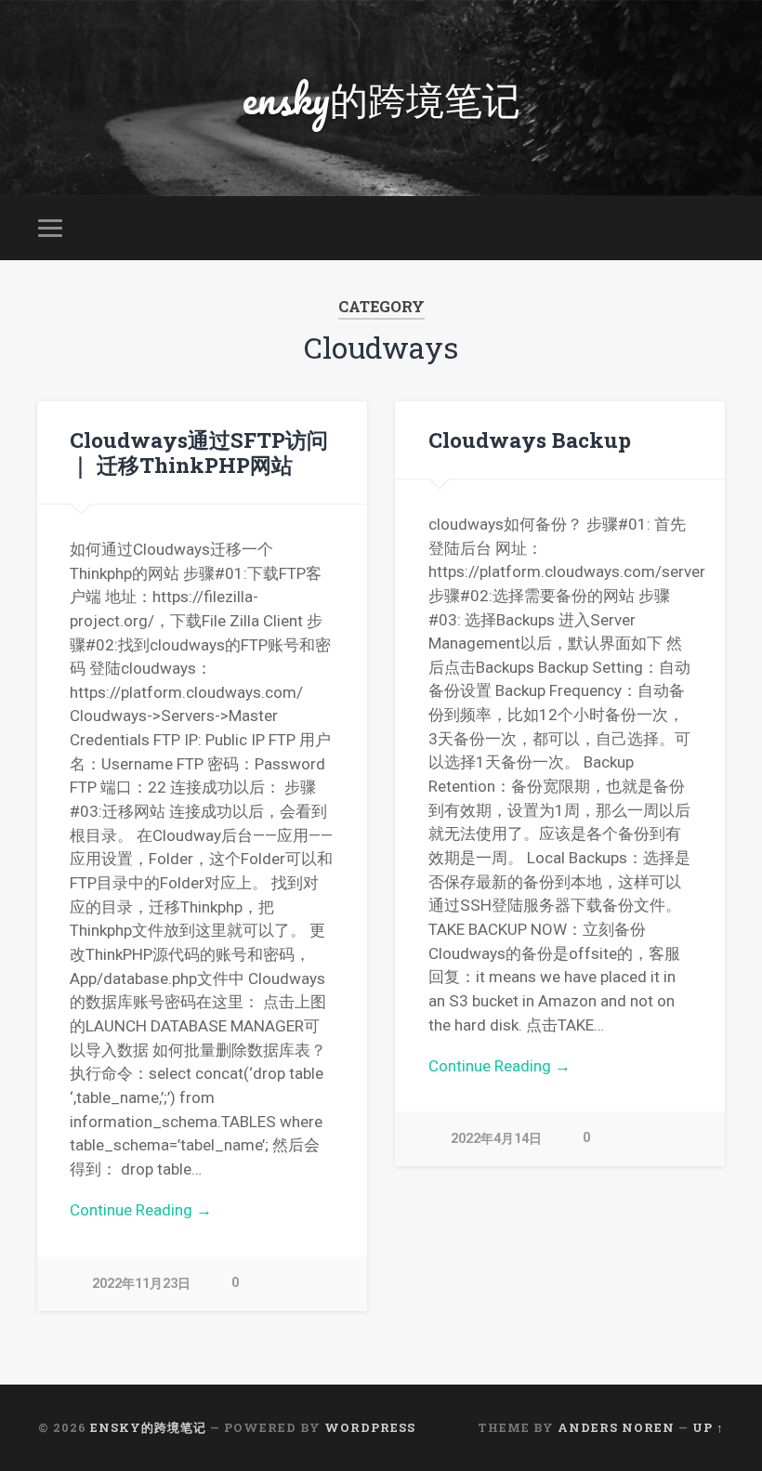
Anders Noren (616, 1427)
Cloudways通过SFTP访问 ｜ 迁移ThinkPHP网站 (199, 452)
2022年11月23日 (141, 1284)
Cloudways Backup (529, 439)
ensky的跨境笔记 (381, 98)
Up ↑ (708, 1427)
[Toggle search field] (713, 227)
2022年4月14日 (496, 1139)
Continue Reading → (141, 1210)
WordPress (369, 1427)
